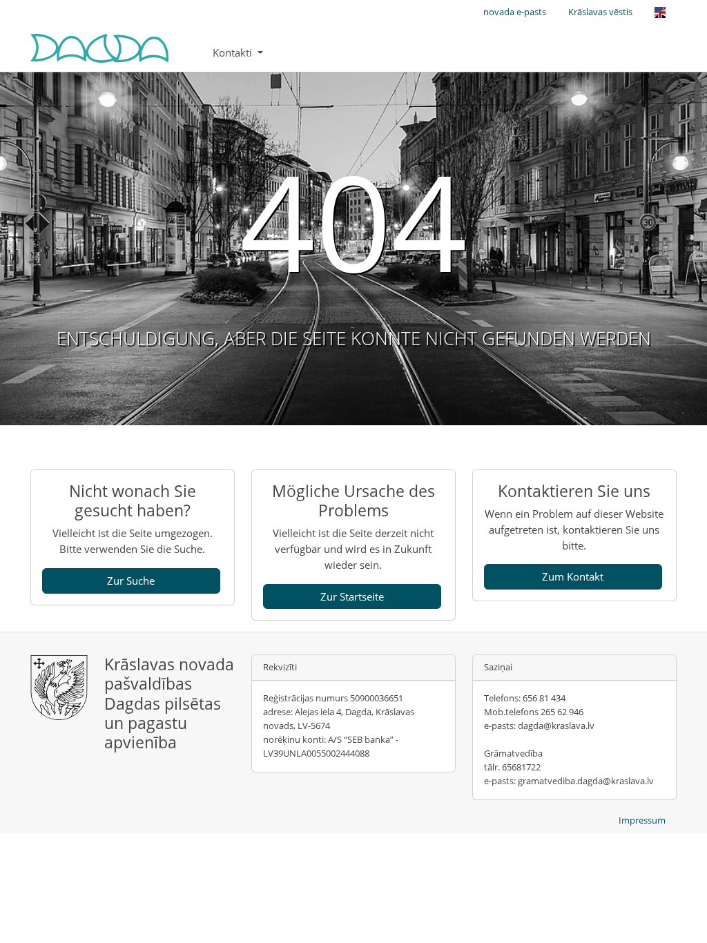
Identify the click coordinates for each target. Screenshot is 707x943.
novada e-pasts (514, 12)
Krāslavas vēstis (600, 12)
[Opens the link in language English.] (660, 12)
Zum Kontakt (572, 576)
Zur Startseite (352, 596)
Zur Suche (131, 580)
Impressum (642, 820)
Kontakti (234, 52)
